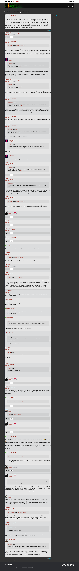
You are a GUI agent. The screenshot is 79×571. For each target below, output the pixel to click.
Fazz (9, 410)
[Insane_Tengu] (8, 32)
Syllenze (12, 163)
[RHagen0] (7, 228)
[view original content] (20, 45)
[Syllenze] (7, 162)
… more (19, 66)
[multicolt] (7, 264)
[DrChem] (7, 290)
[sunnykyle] (7, 14)
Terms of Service (24, 567)
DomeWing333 (11, 466)
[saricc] (7, 220)
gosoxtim (13, 387)
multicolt (12, 265)
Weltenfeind (11, 59)
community (16, 1)
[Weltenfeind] (6, 59)
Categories (70, 6)
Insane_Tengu (16, 33)
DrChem (12, 290)
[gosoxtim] (7, 386)
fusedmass (10, 212)
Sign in (6, 560)
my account (71, 1)
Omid (10, 245)
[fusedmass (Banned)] (6, 213)
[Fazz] (6, 410)
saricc (10, 221)
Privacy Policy (30, 567)
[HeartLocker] (6, 496)
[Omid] (6, 245)
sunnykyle (13, 15)
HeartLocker (11, 496)
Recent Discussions (57, 15)
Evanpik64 (13, 237)
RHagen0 (12, 229)
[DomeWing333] (6, 467)
